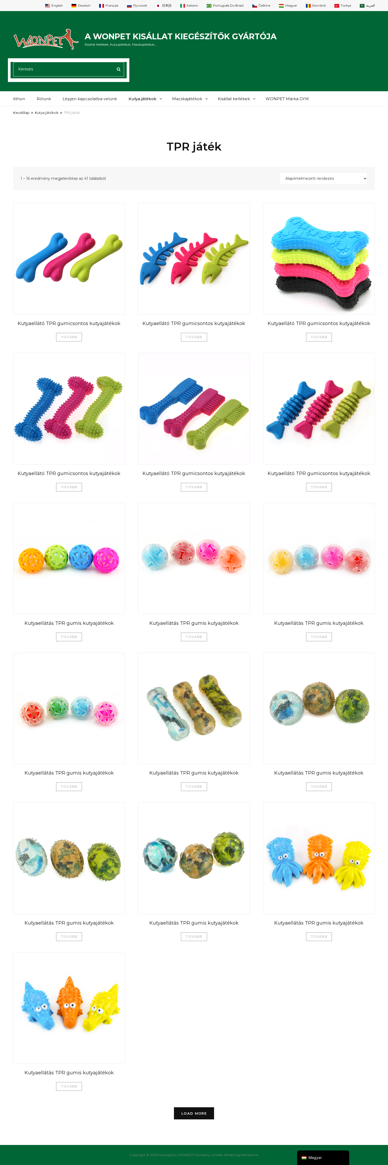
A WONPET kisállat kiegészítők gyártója (181, 36)
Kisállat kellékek (234, 98)
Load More (194, 1113)
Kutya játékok (143, 98)
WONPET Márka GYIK (287, 98)
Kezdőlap (21, 112)
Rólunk (44, 98)
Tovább (69, 337)
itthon (19, 98)
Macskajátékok (187, 98)
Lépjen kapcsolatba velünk (90, 98)
